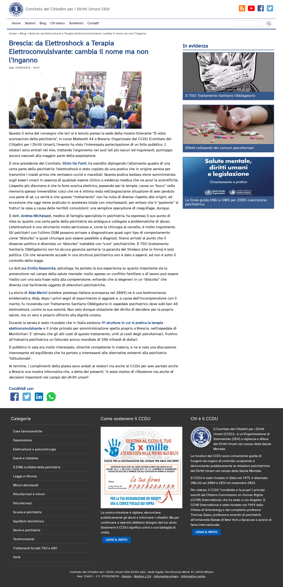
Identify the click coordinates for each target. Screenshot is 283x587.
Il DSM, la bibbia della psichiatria (36, 467)
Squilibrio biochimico (28, 521)
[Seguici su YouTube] (251, 9)
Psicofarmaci (22, 503)
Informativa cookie (193, 576)
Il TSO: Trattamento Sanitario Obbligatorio (220, 96)
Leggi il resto (116, 539)
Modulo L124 (142, 576)
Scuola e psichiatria (27, 512)
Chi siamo (57, 23)
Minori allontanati (25, 485)
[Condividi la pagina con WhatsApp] (51, 397)
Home (16, 23)
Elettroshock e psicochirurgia (34, 449)
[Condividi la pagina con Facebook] (14, 397)
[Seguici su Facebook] (260, 9)
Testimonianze (23, 539)
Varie (17, 557)
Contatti (93, 23)
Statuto (126, 576)
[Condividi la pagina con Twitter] (26, 397)
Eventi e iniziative (25, 458)
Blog (43, 23)
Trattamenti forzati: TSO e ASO (35, 548)
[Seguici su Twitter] (270, 9)
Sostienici (76, 23)
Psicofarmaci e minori (29, 494)
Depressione (22, 440)
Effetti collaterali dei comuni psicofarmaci (219, 148)
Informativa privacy (166, 576)
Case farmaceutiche (27, 431)
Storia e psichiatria (26, 530)
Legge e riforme (25, 476)
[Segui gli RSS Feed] (242, 9)
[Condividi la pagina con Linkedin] (39, 397)
